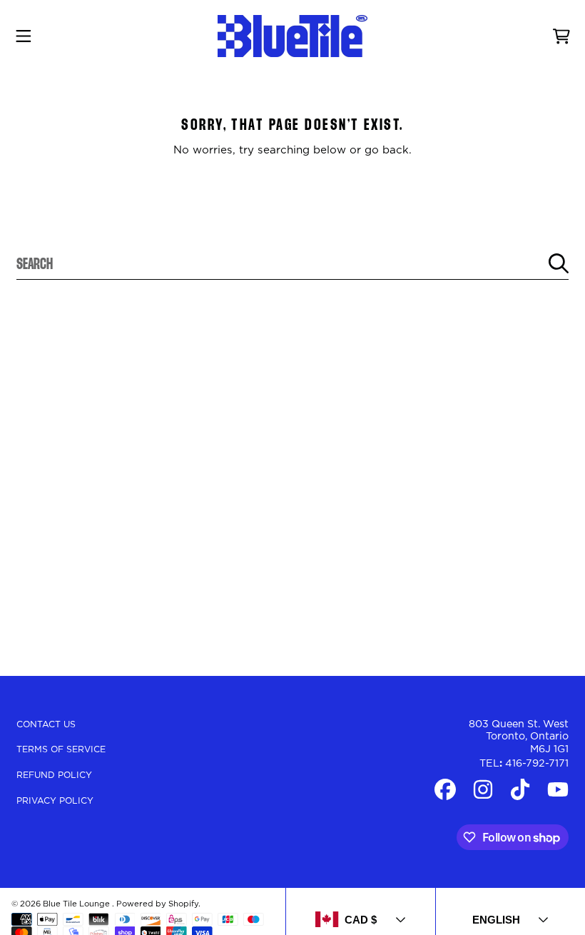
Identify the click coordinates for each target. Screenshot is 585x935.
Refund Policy (54, 775)
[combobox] (292, 263)
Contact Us (46, 724)
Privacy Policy (54, 801)
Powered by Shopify (157, 904)
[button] (24, 36)
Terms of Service (61, 749)
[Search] (558, 263)
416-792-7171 (537, 764)
